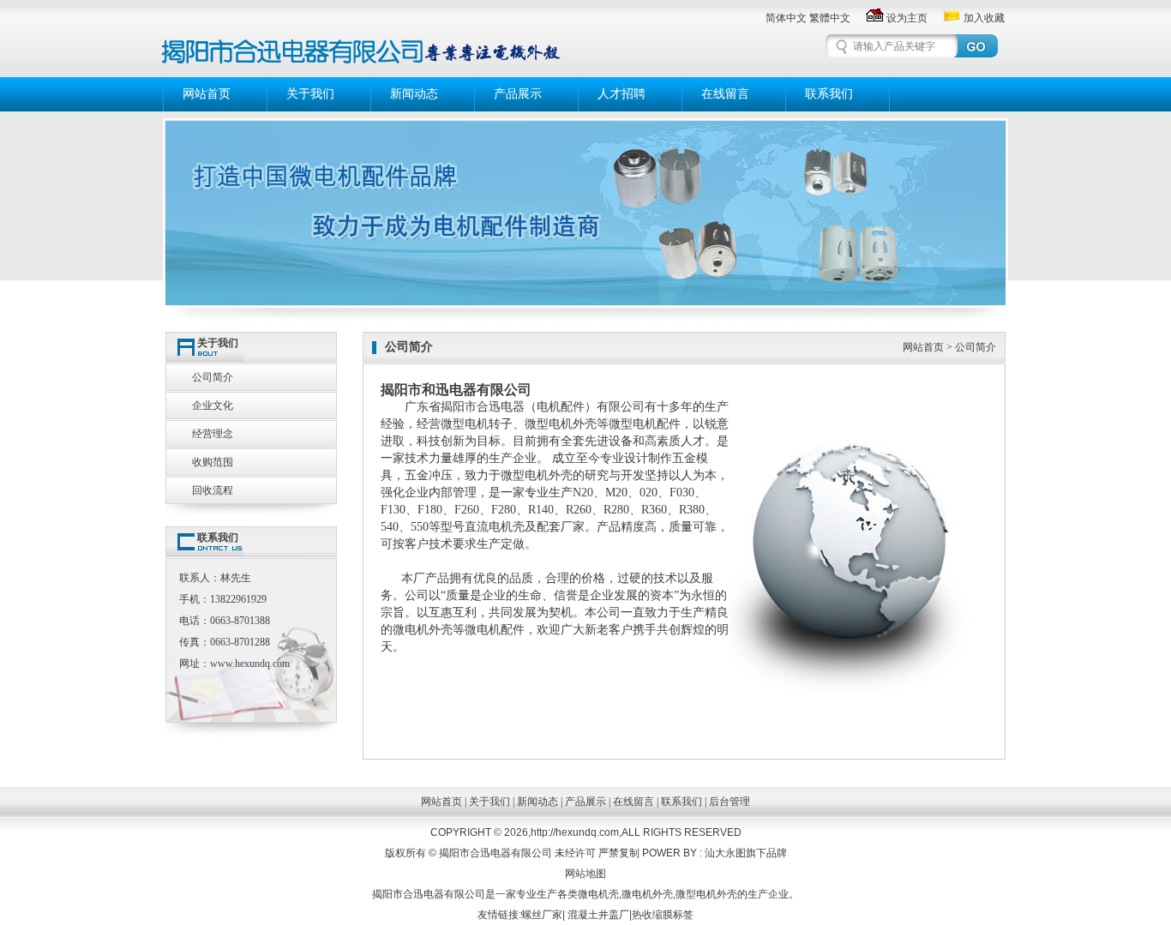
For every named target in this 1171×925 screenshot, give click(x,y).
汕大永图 (725, 853)
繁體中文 (829, 18)
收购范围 (212, 462)
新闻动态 (414, 93)
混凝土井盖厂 (598, 915)
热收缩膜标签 (663, 915)
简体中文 (786, 18)
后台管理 (729, 802)
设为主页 (907, 18)
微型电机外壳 (561, 423)
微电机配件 (495, 629)
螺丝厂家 (541, 915)
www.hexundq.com (250, 664)
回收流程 (212, 490)
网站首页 (207, 93)
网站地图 (585, 874)
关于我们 (310, 93)
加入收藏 (984, 18)
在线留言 (725, 93)
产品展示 (518, 93)
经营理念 (212, 434)
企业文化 (212, 405)
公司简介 (212, 377)
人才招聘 (622, 93)
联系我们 (829, 93)
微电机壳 (598, 894)
